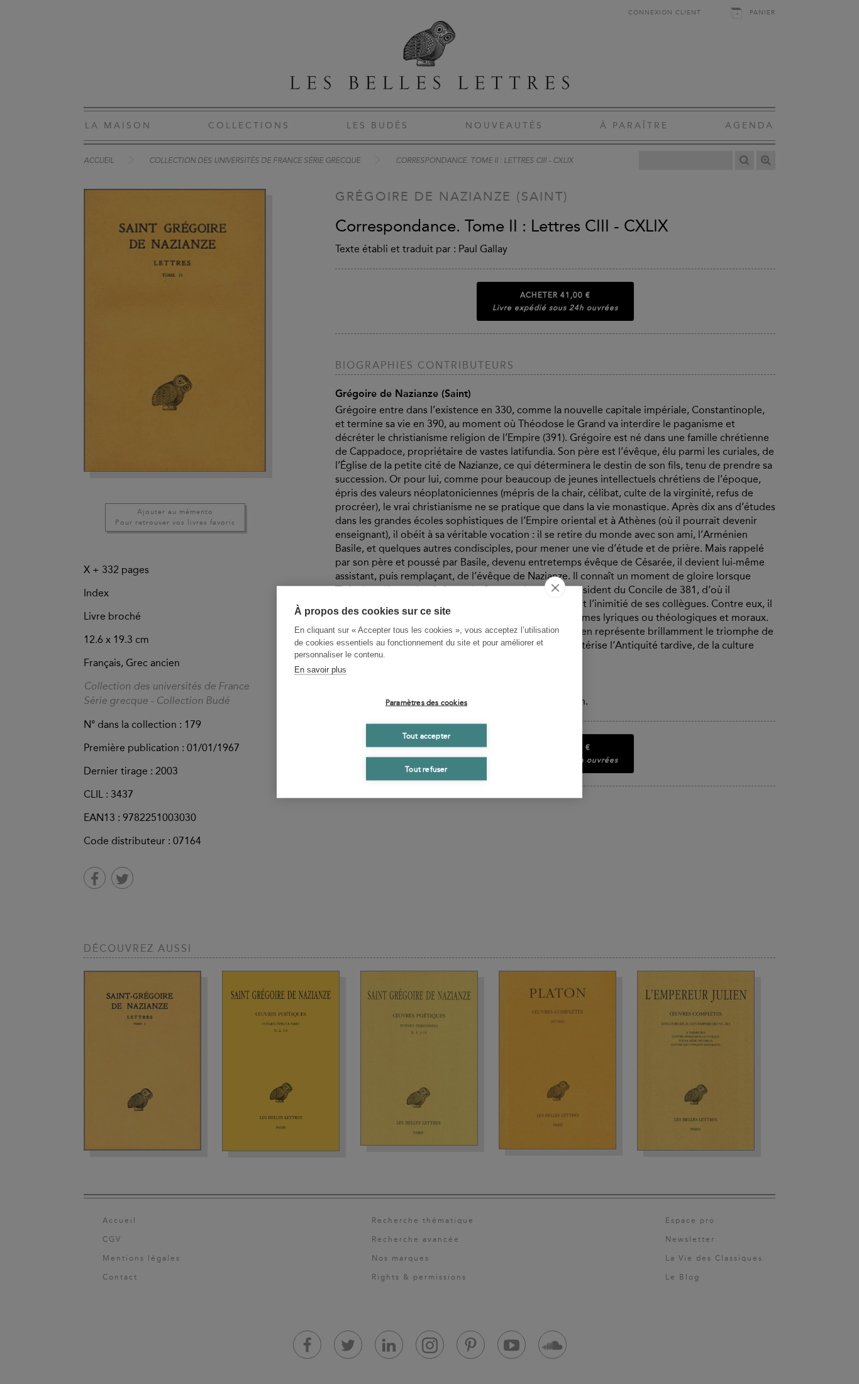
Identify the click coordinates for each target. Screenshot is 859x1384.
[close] (555, 587)
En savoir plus (320, 669)
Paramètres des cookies (426, 702)
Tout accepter (426, 735)
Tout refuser (426, 768)
